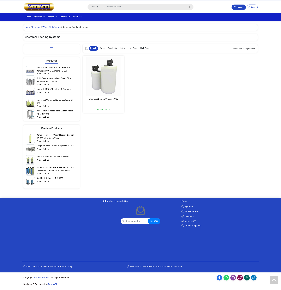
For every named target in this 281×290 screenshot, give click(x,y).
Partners (77, 17)
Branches (52, 17)
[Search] (190, 7)
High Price (144, 48)
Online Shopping (193, 226)
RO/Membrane (191, 211)
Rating (102, 48)
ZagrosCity (53, 284)
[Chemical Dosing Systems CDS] (103, 76)
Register (154, 221)
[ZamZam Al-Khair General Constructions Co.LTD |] (38, 7)
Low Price (132, 48)
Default (93, 48)
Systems (38, 17)
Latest (123, 48)
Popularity (112, 48)
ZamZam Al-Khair (41, 278)
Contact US (65, 17)
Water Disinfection (51, 27)
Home (28, 17)
